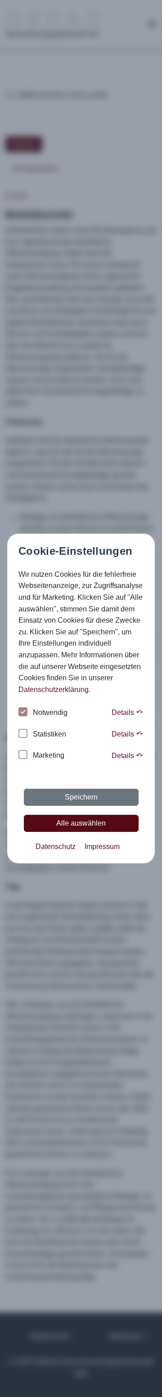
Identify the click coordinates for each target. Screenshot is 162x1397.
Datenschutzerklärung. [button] (54, 689)
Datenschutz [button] (56, 846)
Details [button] (124, 712)
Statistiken (49, 734)
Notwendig (50, 712)
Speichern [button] (81, 797)
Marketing (48, 755)
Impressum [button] (102, 846)
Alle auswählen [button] (81, 823)
